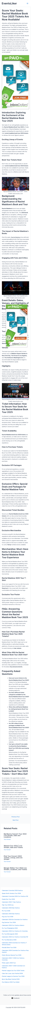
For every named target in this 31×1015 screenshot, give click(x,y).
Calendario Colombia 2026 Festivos (12, 890)
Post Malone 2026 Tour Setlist (10, 982)
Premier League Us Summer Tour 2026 (13, 976)
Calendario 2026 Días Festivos (11, 908)
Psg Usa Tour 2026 (7, 916)
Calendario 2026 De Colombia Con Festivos (15, 919)
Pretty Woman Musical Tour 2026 (11, 955)
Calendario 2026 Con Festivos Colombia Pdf (15, 937)
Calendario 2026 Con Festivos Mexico (13, 925)
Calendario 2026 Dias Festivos (11, 913)
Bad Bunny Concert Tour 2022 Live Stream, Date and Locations (15, 835)
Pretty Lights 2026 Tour (9, 963)
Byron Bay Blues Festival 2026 (10, 979)
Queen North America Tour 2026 (11, 893)
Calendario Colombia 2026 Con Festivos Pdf (15, 896)
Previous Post (16, 816)
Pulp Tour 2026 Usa (7, 905)
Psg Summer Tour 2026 (9, 922)
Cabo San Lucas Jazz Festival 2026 (12, 973)
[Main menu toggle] (27, 3)
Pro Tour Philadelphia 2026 (10, 928)
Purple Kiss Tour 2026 (8, 899)
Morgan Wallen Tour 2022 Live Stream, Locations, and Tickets (15, 868)
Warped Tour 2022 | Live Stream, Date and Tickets (13, 846)
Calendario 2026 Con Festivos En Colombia (15, 931)
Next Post (15, 820)
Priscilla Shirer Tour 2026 (9, 947)
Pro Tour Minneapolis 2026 (10, 934)
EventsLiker (9, 3)
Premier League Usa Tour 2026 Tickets (13, 970)
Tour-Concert (7, 839)
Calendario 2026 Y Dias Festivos (11, 902)
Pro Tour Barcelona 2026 (9, 940)
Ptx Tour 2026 (6, 911)
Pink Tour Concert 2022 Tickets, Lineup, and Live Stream (13, 857)
